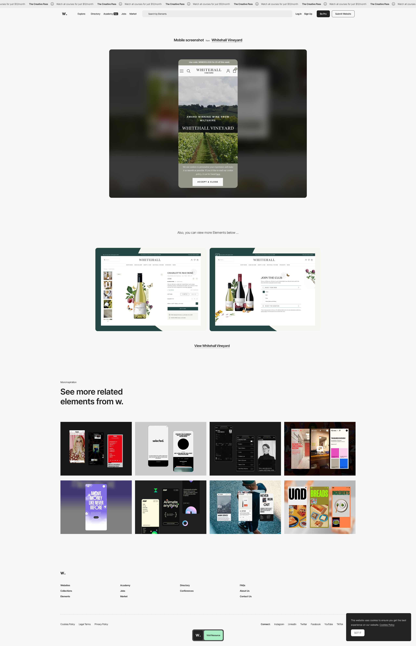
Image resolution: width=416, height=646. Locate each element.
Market (133, 13)
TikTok (340, 624)
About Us (244, 590)
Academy (110, 13)
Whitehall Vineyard (227, 40)
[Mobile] (170, 448)
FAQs (242, 585)
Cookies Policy (67, 624)
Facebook (316, 624)
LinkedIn (292, 624)
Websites (65, 585)
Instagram (279, 624)
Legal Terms (85, 624)
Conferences (187, 590)
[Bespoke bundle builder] (265, 289)
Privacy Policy (101, 624)
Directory (95, 13)
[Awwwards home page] (198, 635)
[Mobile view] (96, 448)
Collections (66, 590)
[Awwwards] (64, 14)
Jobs (123, 13)
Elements (65, 596)
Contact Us (246, 596)
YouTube (329, 624)
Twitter (303, 624)
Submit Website (343, 13)
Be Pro (323, 13)
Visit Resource (213, 635)
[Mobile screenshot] (245, 448)
